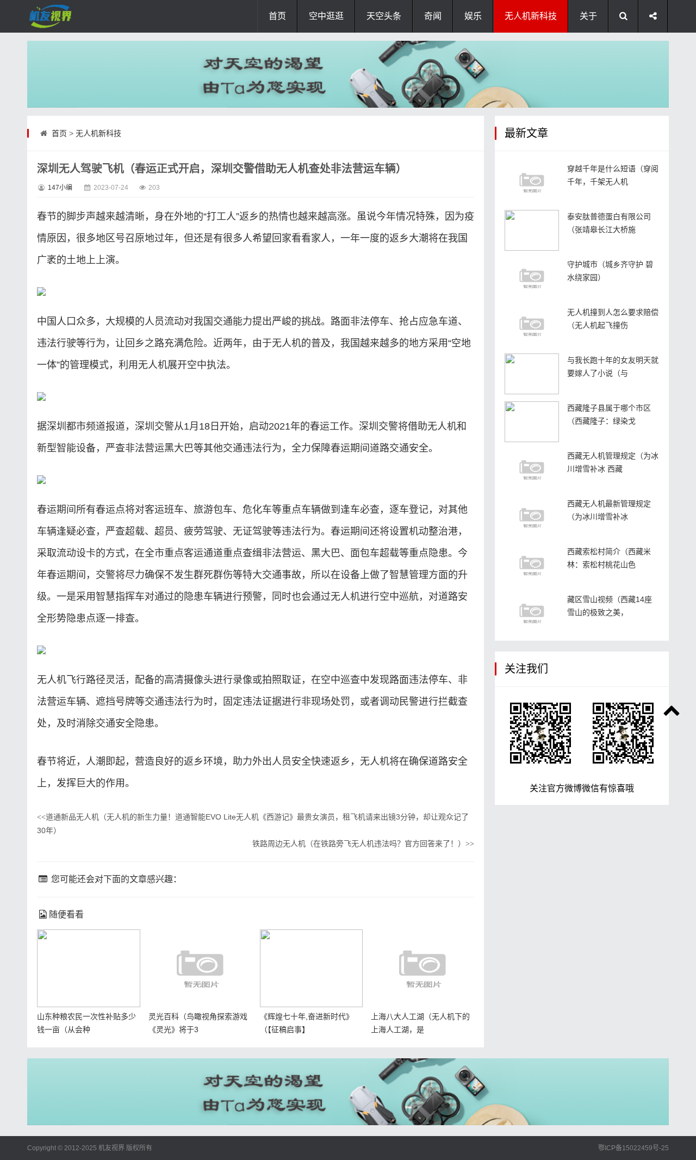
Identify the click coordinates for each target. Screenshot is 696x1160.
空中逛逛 (326, 16)
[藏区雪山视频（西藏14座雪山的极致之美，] (532, 613)
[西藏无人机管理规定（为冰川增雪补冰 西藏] (532, 469)
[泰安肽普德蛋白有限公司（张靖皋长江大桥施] (532, 230)
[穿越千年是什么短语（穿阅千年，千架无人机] (532, 182)
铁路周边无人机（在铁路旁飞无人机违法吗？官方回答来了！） (363, 843)
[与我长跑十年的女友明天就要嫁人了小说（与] (532, 373)
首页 (277, 16)
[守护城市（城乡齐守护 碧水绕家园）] (532, 278)
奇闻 (433, 16)
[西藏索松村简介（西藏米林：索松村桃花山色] (532, 565)
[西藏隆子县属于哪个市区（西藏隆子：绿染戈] (532, 421)
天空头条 (383, 16)
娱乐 (473, 16)
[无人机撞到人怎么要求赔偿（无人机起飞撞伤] (532, 326)
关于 (588, 16)
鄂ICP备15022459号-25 (633, 1148)
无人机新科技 (531, 16)
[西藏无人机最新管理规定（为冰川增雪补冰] (532, 517)
